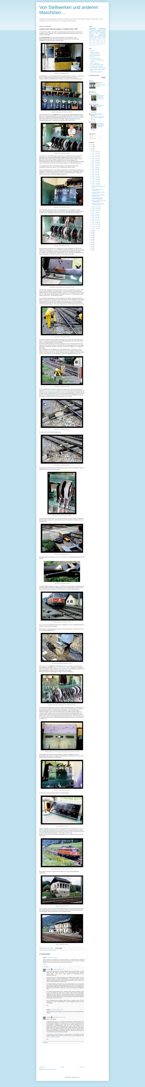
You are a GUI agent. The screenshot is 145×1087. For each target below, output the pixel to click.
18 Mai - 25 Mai (95, 169)
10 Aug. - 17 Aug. (95, 177)
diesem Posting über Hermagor (53, 1036)
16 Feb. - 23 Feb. (95, 158)
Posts (92, 136)
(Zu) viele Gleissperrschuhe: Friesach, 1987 (97, 190)
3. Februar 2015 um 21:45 (52, 957)
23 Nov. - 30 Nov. (95, 222)
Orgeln (94, 44)
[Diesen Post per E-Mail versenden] (56, 948)
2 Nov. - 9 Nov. (95, 219)
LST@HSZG (93, 122)
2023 (91, 244)
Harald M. (49, 969)
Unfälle (95, 36)
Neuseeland (103, 36)
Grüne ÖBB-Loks (98, 31)
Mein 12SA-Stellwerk (100, 33)
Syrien (90, 45)
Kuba (105, 42)
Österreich (102, 28)
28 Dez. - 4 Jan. (95, 228)
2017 (91, 233)
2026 (91, 249)
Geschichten (91, 35)
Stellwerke (92, 28)
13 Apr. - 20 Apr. (95, 163)
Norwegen (91, 44)
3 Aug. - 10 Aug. (95, 176)
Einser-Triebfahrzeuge (94, 63)
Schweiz (104, 31)
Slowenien (104, 44)
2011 (91, 144)
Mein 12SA (92, 56)
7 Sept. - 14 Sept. (95, 184)
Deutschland (91, 31)
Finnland (94, 42)
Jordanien (101, 42)
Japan (98, 42)
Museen (90, 32)
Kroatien (93, 40)
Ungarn (93, 45)
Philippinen (98, 40)
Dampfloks (103, 30)
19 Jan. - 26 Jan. (95, 155)
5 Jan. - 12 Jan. (95, 151)
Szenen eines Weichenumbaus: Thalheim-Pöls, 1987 (97, 204)
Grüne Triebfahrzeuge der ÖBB (96, 64)
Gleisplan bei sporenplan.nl (74, 117)
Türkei (105, 40)
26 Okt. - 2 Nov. (95, 217)
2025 (91, 248)
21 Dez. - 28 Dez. (95, 226)
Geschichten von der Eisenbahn (96, 60)
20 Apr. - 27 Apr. (95, 165)
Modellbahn (99, 37)
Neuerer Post (42, 1067)
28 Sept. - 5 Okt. (95, 210)
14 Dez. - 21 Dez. (95, 224)
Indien (90, 40)
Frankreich (99, 36)
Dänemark (104, 37)
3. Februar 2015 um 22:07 (58, 969)
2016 (91, 232)
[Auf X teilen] (59, 948)
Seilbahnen (91, 37)
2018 (91, 235)
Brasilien (97, 41)
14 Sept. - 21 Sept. (95, 206)
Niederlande (91, 36)
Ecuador (90, 42)
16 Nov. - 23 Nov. (95, 221)
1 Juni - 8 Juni (94, 172)
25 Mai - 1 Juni (95, 170)
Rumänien (100, 44)
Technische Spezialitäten (95, 58)
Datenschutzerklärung (94, 52)
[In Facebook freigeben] (60, 948)
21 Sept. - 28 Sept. (95, 208)
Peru (97, 44)
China (105, 41)
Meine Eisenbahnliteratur (95, 55)
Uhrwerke (95, 37)
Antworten (45, 964)
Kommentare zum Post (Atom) (50, 1069)
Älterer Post (81, 1067)
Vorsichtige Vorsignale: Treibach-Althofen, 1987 (98, 193)
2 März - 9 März (95, 160)
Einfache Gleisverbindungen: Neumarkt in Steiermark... (97, 198)
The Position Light (94, 104)
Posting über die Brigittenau (51, 390)
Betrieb (90, 41)
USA (94, 32)
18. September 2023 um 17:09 (59, 1017)
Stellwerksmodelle (102, 35)
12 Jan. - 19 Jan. (95, 153)
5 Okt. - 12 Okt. (95, 212)
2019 (91, 237)
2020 (91, 239)
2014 (91, 149)
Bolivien (94, 41)
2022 (91, 242)
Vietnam (95, 45)
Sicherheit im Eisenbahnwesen (96, 66)
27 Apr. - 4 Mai (95, 167)
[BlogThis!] (57, 948)
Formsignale (98, 30)
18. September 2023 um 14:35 (57, 1009)
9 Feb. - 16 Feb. (95, 156)
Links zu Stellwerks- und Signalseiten (98, 67)
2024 (91, 246)
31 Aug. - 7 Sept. (95, 183)
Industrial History (94, 94)
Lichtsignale (92, 30)
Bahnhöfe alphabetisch (95, 53)
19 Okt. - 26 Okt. (95, 215)
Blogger (78, 1077)
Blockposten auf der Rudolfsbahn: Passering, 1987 (98, 196)
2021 (91, 241)
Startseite (62, 1067)
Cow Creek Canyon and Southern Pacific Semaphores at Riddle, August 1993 (97, 117)
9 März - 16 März (95, 162)
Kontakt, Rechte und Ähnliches (96, 71)
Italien (97, 32)
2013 (91, 148)
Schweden (91, 33)
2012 (91, 146)
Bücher (101, 41)
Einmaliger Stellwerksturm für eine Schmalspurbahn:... (98, 201)
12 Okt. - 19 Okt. (95, 214)
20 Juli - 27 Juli (95, 174)
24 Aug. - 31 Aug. (95, 181)
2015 (91, 230)
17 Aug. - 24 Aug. (95, 179)
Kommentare (93, 138)
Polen (102, 40)
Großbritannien (103, 32)
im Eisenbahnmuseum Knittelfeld (62, 667)
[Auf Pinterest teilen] (61, 948)
